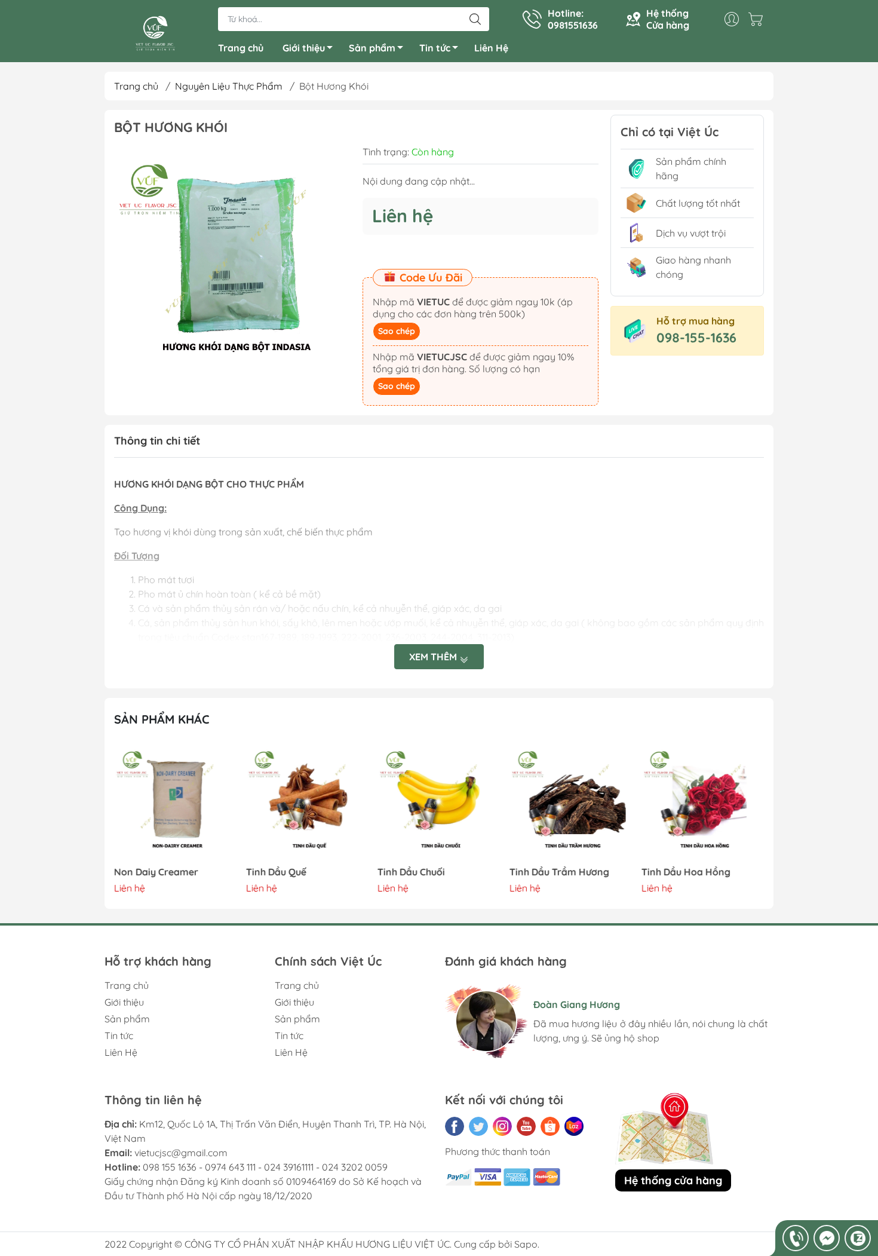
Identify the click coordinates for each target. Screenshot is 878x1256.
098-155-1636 (696, 337)
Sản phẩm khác (162, 719)
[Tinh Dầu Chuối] (439, 802)
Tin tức (434, 48)
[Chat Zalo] (858, 1238)
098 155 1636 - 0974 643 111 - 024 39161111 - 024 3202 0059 (265, 1167)
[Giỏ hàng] (758, 19)
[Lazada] (574, 1126)
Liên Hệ (491, 48)
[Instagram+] (502, 1126)
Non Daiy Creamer (156, 872)
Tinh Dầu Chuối (411, 872)
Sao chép (396, 331)
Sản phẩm (372, 48)
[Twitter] (478, 1126)
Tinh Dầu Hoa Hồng (685, 872)
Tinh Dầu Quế (276, 872)
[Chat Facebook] (826, 1238)
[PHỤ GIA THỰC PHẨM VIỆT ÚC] (155, 32)
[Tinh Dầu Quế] (307, 802)
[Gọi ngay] (795, 1238)
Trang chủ (240, 48)
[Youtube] (526, 1126)
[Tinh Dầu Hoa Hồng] (702, 802)
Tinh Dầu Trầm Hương (559, 872)
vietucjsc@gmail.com (181, 1153)
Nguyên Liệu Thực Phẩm (229, 86)
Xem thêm (434, 657)
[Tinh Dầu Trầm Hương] (571, 802)
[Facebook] (454, 1126)
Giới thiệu (304, 48)
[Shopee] (550, 1126)
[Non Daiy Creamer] (175, 802)
